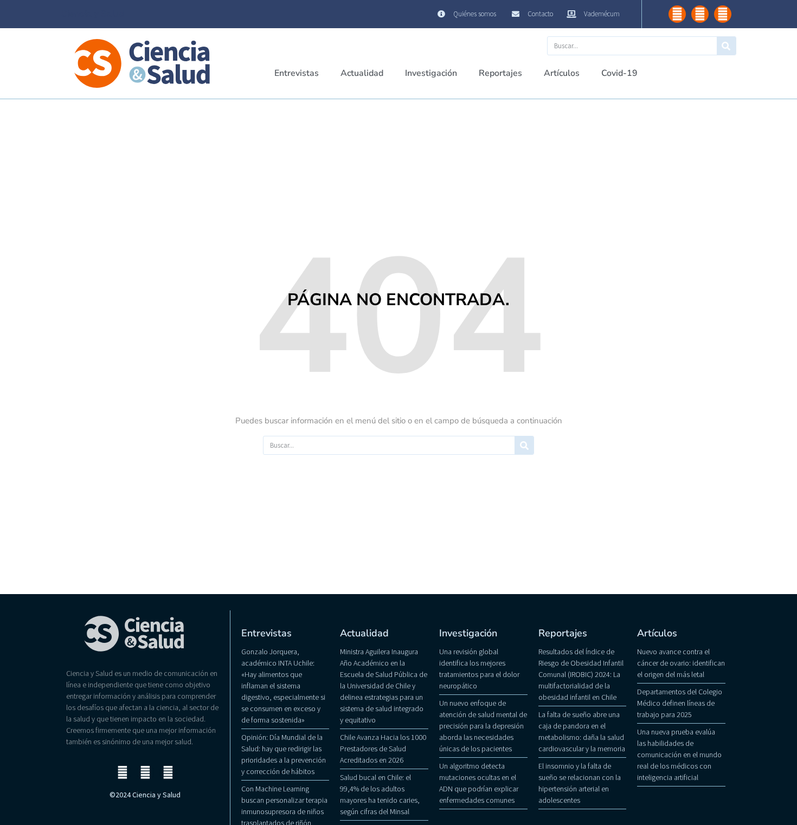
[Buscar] (726, 46)
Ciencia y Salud (93, 13)
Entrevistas (296, 73)
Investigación (431, 73)
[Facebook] (700, 14)
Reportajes (500, 73)
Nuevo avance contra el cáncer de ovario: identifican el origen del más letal (681, 663)
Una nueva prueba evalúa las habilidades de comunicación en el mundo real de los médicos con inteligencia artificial (679, 754)
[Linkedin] (722, 14)
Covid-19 (619, 73)
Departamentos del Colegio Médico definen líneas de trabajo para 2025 (679, 703)
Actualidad (361, 73)
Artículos (562, 73)
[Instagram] (677, 14)
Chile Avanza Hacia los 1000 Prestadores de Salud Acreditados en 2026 (383, 748)
